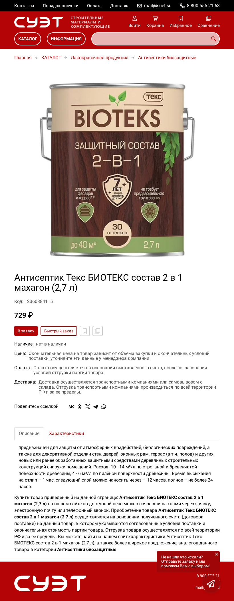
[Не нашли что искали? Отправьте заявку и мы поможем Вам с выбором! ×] (211, 583)
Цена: (20, 353)
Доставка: (25, 382)
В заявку (26, 331)
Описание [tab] (29, 433)
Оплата (94, 5)
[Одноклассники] (79, 406)
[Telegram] (95, 406)
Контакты (24, 5)
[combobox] (155, 38)
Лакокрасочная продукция (99, 57)
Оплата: (22, 367)
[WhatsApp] (103, 406)
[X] (87, 406)
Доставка (120, 5)
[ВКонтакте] (71, 406)
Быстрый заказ (58, 331)
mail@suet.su (158, 5)
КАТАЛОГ (27, 38)
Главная (23, 57)
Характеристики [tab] (66, 433)
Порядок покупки (60, 5)
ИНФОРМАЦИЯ (66, 38)
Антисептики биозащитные (167, 57)
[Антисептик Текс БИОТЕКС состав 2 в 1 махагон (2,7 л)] (117, 170)
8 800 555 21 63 (203, 5)
